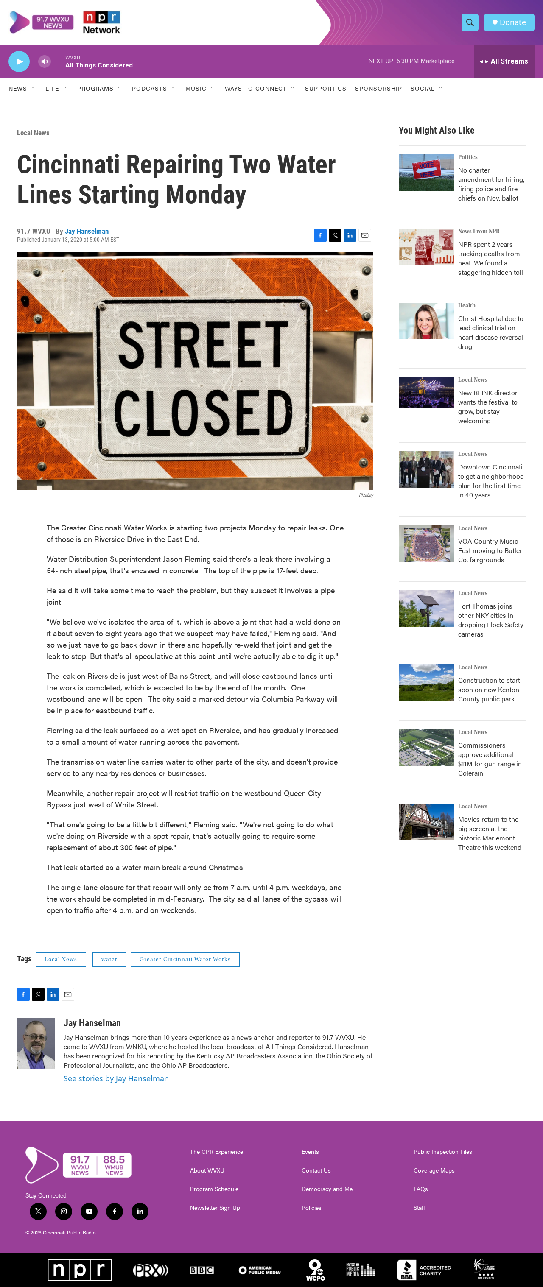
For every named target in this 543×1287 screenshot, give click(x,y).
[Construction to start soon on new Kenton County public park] (426, 682)
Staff (419, 1207)
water (109, 959)
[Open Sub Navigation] (33, 88)
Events (310, 1151)
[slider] (58, 61)
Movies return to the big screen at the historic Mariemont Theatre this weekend (489, 833)
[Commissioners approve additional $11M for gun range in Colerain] (426, 747)
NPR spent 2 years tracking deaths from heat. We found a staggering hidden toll (490, 258)
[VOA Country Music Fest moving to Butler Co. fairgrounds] (426, 543)
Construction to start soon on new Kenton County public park (489, 689)
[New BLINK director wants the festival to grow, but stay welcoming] (426, 392)
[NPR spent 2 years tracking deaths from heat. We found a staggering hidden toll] (426, 247)
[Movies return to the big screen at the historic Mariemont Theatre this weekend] (426, 822)
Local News (33, 132)
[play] (19, 62)
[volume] (44, 61)
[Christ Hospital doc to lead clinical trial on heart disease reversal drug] (426, 321)
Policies (312, 1207)
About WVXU (207, 1170)
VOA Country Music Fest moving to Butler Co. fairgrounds (490, 550)
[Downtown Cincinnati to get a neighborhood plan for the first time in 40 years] (426, 469)
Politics (468, 157)
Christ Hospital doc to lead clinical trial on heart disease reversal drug (490, 332)
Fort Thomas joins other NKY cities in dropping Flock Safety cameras (490, 620)
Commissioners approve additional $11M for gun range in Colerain (490, 759)
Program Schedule (214, 1189)
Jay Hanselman (87, 231)
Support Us (326, 88)
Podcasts (149, 88)
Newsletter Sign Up (215, 1207)
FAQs (421, 1189)
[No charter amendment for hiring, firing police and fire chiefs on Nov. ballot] (426, 172)
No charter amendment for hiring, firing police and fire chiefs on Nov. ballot (491, 184)
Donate (513, 22)
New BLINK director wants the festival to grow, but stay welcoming (488, 406)
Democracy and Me (327, 1189)
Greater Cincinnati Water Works (185, 959)
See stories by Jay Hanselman (116, 1078)
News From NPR (479, 231)
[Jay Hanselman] (36, 1043)
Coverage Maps (434, 1170)
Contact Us (316, 1170)
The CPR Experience (216, 1151)
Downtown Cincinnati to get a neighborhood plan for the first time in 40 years (491, 481)
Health (467, 305)
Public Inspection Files (443, 1151)
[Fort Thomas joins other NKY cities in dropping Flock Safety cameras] (426, 608)
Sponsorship (378, 88)
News (17, 88)
